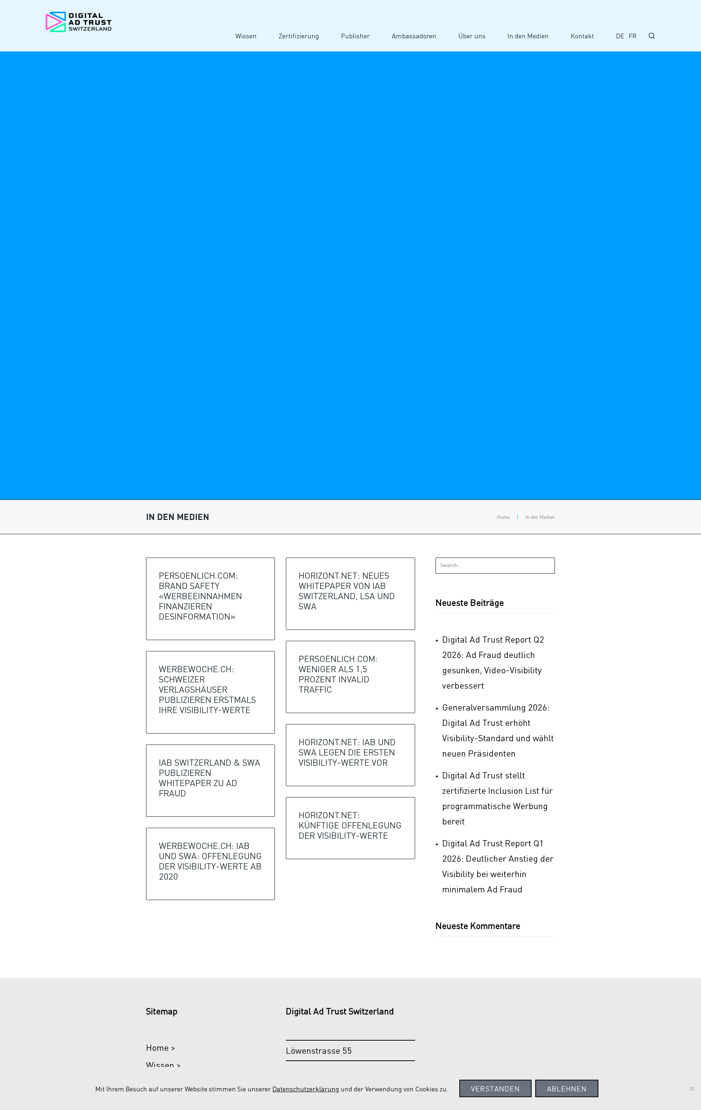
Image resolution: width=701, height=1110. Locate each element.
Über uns (472, 36)
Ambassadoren (414, 36)
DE (620, 36)
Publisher (355, 36)
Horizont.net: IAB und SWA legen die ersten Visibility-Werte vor (347, 752)
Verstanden (495, 1088)
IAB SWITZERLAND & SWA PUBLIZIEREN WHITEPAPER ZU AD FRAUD (209, 778)
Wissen (246, 36)
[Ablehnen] (692, 1088)
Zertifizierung (299, 36)
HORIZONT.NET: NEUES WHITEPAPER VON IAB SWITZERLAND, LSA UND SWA (347, 591)
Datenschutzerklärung (305, 1088)
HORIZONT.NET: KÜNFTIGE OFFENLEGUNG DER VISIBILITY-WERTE (350, 825)
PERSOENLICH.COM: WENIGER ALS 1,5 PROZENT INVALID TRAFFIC (338, 674)
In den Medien (528, 36)
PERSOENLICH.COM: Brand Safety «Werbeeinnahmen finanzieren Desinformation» (200, 596)
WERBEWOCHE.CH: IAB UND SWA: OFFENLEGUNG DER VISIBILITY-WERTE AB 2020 (210, 861)
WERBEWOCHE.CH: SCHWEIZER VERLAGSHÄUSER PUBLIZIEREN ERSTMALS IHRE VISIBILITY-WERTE (207, 689)
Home (503, 516)
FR (632, 36)
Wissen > (163, 1065)
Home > (160, 1047)
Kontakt (582, 36)
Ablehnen (567, 1088)
